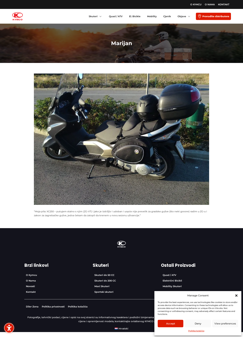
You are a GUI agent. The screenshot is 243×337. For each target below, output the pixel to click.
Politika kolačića (196, 331)
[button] (236, 295)
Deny (198, 323)
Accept (170, 323)
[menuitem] (196, 4)
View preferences (225, 323)
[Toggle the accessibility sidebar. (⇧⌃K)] (9, 328)
